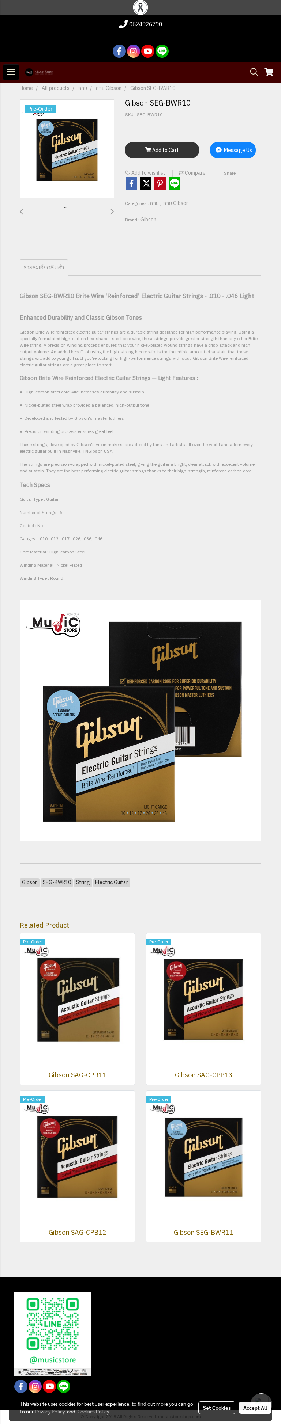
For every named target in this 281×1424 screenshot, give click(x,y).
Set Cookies (217, 1407)
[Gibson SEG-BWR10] (67, 149)
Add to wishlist (147, 173)
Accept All (255, 1407)
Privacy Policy (50, 1411)
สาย (155, 203)
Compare (195, 173)
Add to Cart (165, 150)
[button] (251, 72)
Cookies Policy (93, 1411)
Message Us (237, 150)
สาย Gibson (176, 203)
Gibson (148, 220)
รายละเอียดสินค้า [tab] (44, 268)
